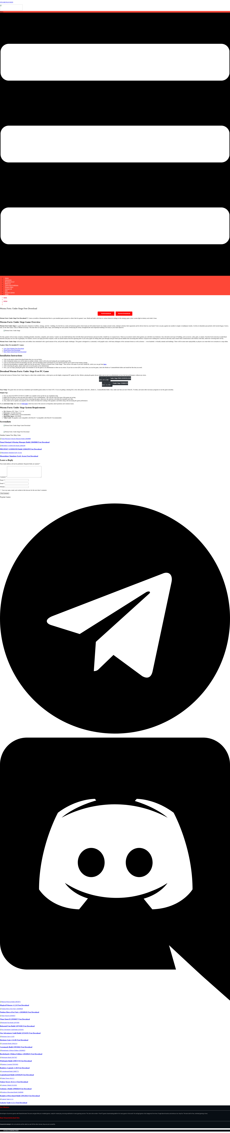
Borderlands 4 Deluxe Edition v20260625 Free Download (21, 1054)
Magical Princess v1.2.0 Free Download (14, 1005)
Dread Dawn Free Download (12, 350)
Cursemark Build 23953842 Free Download (16, 1047)
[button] (115, 143)
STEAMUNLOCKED (6, 2)
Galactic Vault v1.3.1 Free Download (13, 1103)
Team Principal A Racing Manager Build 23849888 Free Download (25, 442)
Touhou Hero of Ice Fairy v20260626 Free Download (19, 1012)
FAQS (6, 294)
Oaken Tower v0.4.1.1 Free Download (14, 1082)
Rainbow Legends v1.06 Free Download (15, 1068)
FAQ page (25, 403)
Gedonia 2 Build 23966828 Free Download (16, 1089)
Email (2, 483)
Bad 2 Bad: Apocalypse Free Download (15, 352)
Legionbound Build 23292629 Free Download (17, 1075)
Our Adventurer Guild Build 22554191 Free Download (20, 1033)
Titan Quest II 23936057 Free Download (15, 1019)
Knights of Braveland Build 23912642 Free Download (20, 1096)
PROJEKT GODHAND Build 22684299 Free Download (21, 449)
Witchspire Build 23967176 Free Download (16, 1061)
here (105, 364)
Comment (3, 477)
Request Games (10, 292)
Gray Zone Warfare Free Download (14, 348)
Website (2, 487)
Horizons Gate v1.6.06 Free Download (14, 1040)
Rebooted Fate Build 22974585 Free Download (17, 1026)
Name (2, 480)
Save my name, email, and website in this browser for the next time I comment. (24, 490)
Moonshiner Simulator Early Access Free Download (19, 456)
